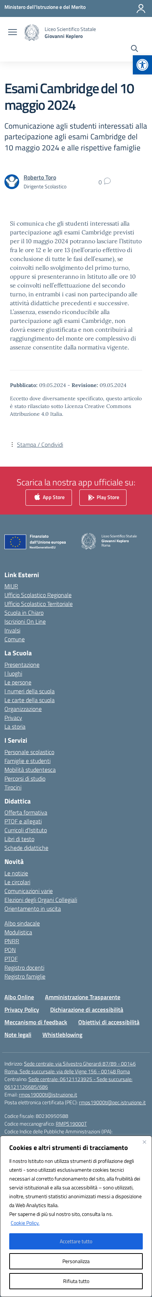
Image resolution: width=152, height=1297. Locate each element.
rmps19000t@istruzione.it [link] (48, 1094)
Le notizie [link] (16, 873)
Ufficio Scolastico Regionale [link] (38, 594)
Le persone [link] (17, 682)
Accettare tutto (76, 1241)
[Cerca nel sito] (134, 49)
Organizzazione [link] (23, 708)
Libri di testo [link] (19, 838)
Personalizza (76, 1261)
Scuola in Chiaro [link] (24, 612)
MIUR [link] (11, 586)
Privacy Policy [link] (21, 1009)
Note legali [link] (17, 1034)
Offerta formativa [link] (25, 812)
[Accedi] (141, 8)
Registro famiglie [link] (24, 976)
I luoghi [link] (13, 673)
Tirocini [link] (12, 787)
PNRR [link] (11, 941)
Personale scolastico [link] (29, 751)
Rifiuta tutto (76, 1281)
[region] (76, 1216)
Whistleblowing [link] (62, 1034)
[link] (142, 64)
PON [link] (10, 949)
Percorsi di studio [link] (24, 778)
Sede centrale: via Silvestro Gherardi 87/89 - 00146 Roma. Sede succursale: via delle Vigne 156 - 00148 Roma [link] (70, 1067)
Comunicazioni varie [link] (28, 890)
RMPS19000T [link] (71, 1123)
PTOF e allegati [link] (23, 821)
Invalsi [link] (12, 630)
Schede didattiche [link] (26, 847)
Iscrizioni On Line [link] (25, 621)
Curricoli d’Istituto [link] (25, 830)
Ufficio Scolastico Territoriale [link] (38, 603)
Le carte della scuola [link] (29, 699)
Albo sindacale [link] (22, 923)
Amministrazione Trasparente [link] (82, 997)
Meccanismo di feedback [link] (35, 1022)
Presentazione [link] (21, 664)
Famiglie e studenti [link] (27, 760)
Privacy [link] (13, 717)
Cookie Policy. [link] (25, 1223)
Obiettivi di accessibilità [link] (108, 1022)
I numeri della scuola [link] (29, 691)
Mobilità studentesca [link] (30, 769)
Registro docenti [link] (24, 967)
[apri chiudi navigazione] (12, 32)
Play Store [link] (107, 497)
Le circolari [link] (17, 882)
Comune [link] (14, 639)
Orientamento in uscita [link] (32, 908)
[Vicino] (144, 1141)
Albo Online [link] (19, 997)
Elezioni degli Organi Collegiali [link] (40, 899)
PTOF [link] (11, 958)
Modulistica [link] (18, 932)
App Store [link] (53, 497)
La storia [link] (14, 726)
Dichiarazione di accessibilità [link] (86, 1009)
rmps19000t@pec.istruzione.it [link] (112, 1102)
